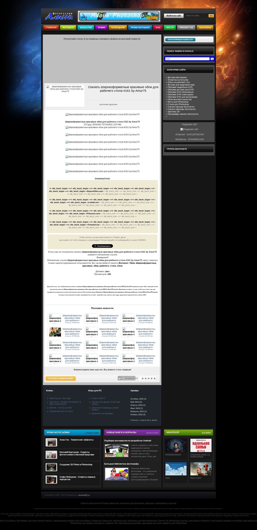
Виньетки (86, 27)
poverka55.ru (84, 495)
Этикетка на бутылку (178, 80)
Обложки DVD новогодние (180, 94)
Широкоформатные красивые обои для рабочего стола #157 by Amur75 (109, 359)
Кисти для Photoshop (178, 102)
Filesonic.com (93, 213)
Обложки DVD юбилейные (181, 92)
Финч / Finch (195, 478)
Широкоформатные (146, 263)
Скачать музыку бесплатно (181, 107)
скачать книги (152, 432)
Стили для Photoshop (178, 104)
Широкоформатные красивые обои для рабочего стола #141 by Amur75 (145, 332)
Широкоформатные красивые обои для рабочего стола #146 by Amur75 (145, 345)
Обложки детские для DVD (181, 89)
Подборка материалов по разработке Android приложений (127, 440)
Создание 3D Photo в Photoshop (76, 464)
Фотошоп (68, 27)
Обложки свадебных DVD (180, 87)
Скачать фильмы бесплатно (182, 109)
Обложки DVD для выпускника (182, 97)
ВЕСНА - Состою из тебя (61, 408)
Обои (132, 263)
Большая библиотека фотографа (121, 464)
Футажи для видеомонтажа (181, 85)
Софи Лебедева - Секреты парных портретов (77, 478)
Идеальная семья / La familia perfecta (200, 455)
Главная (51, 27)
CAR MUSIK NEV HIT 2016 (61, 411)
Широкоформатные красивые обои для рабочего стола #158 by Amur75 (145, 359)
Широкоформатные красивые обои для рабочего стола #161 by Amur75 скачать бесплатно (95, 289)
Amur (120, 266)
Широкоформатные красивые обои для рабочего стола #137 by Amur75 (109, 318)
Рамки (101, 27)
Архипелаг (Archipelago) (102, 413)
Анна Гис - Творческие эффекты (77, 440)
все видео (206, 432)
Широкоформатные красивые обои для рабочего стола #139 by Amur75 (72, 332)
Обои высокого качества (180, 99)
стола (113, 266)
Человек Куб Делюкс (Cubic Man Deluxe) (106, 403)
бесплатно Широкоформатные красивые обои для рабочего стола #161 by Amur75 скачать (127, 292)
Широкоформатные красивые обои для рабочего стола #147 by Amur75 (72, 359)
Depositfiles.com (95, 191)
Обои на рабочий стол (179, 82)
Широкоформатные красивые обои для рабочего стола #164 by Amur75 (72, 318)
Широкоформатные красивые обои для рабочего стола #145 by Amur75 (109, 345)
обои (96, 266)
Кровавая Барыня (173, 454)
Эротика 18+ (174, 111)
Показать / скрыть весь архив (143, 420)
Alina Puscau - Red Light (60, 398)
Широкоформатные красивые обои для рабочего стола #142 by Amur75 (72, 345)
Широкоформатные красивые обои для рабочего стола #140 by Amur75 (109, 332)
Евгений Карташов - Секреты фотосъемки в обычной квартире (77, 453)
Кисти (170, 27)
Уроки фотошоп (140, 27)
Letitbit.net (93, 202)
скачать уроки (92, 432)
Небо (167, 478)
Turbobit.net (93, 225)
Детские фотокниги (177, 77)
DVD (158, 27)
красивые (87, 266)
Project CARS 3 (98, 398)
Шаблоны (205, 27)
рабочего (104, 266)
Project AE (186, 27)
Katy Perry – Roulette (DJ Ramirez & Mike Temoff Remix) (65, 403)
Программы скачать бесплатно (183, 114)
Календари (118, 27)
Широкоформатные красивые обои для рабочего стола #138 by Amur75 (145, 318)
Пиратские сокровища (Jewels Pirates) (105, 409)
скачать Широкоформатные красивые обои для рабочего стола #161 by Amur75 (104, 286)
